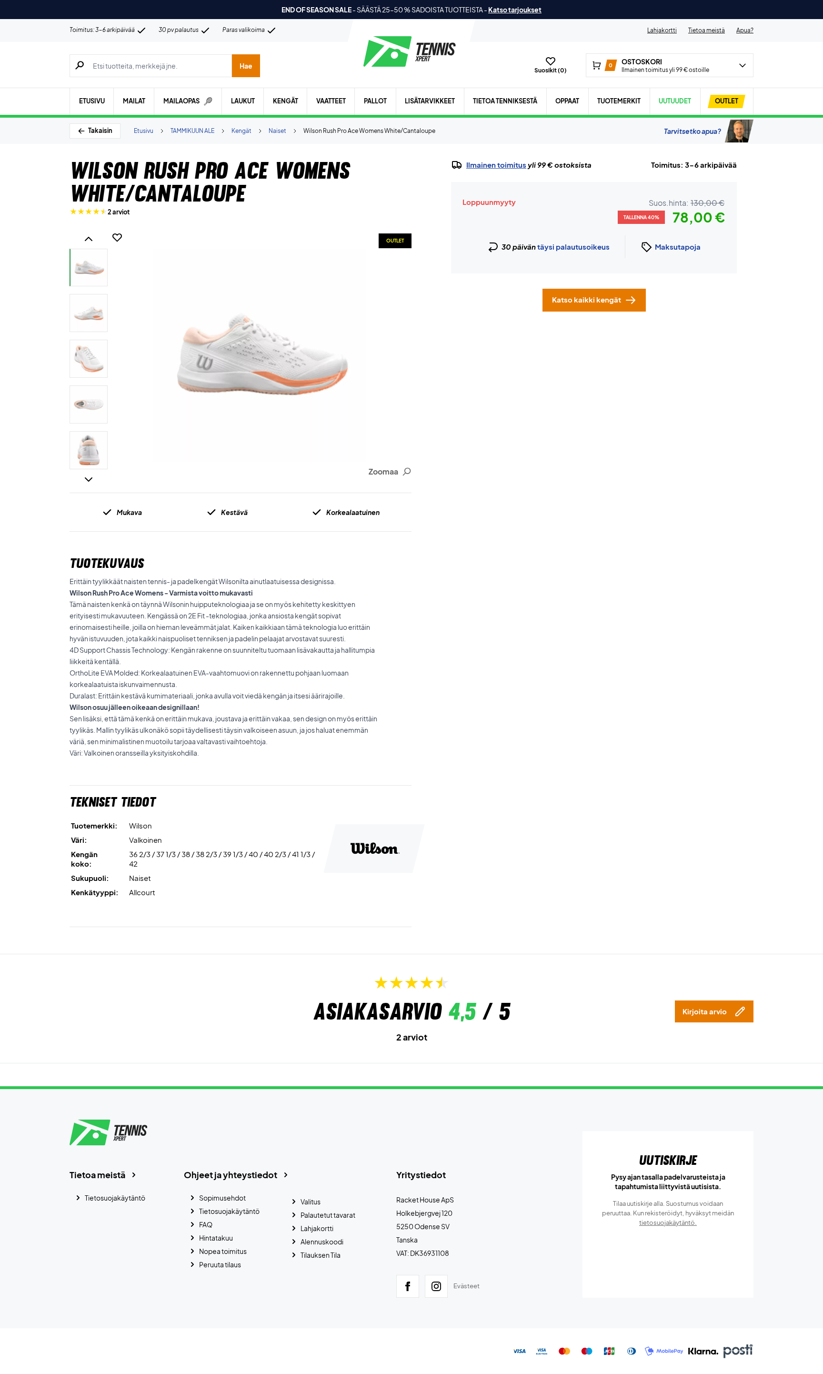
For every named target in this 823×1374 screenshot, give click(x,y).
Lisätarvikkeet (430, 101)
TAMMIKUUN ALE (192, 130)
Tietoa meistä (706, 30)
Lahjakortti (662, 30)
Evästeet (466, 1286)
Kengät (285, 101)
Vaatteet (331, 101)
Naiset (277, 130)
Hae (246, 65)
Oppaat (567, 101)
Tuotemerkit (619, 101)
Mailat (134, 101)
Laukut (243, 101)
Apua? (744, 30)
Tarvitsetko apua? (692, 131)
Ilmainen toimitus (496, 165)
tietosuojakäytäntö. (668, 1222)
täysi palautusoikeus (573, 246)
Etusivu (92, 101)
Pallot (375, 101)
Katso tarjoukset (515, 9)
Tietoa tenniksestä (505, 101)
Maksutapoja (678, 246)
